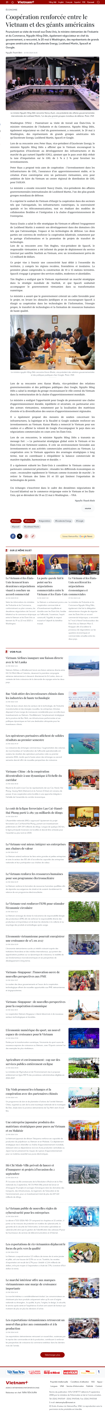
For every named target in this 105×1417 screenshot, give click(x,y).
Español (77, 2)
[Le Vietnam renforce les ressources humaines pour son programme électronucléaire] (84, 882)
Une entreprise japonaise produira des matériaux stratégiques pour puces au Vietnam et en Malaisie (35, 1126)
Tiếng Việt (52, 2)
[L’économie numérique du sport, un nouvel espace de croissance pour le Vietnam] (84, 1038)
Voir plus (15, 651)
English (61, 2)
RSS (93, 1381)
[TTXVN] (84, 1372)
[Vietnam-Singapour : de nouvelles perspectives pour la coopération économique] (84, 1010)
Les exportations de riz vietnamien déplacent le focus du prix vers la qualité (35, 1246)
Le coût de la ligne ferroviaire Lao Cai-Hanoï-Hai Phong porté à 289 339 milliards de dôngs (34, 810)
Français (69, 2)
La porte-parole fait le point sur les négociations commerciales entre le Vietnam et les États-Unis (52, 586)
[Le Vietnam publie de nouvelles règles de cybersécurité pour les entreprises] (84, 1216)
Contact (99, 1386)
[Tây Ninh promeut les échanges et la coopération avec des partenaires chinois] (84, 1097)
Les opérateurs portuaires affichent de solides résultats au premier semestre (35, 738)
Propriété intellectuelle (59, 1381)
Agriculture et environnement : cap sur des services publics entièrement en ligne (33, 1062)
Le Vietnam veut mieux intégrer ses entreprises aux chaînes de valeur (36, 846)
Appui (99, 1381)
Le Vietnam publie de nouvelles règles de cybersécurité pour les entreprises (31, 1210)
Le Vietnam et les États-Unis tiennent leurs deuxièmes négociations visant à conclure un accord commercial (20, 586)
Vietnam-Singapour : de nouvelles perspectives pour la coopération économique (35, 1004)
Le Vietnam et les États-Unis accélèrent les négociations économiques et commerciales (83, 586)
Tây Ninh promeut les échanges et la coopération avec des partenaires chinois (32, 1091)
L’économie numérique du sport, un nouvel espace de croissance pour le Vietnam (33, 1032)
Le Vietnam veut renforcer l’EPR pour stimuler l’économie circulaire (35, 906)
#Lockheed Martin (31, 526)
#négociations (44, 521)
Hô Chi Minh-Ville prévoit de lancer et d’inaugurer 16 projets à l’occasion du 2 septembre (30, 1169)
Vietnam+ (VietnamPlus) (26, 2)
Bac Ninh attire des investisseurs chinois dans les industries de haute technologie (35, 696)
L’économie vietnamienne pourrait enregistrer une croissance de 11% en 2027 (35, 938)
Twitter (19, 536)
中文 (83, 2)
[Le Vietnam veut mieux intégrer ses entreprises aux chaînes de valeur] (84, 852)
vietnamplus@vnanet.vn (65, 1402)
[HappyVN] (68, 1372)
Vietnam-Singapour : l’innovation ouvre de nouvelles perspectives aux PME (33, 974)
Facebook (13, 536)
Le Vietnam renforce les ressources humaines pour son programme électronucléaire (34, 876)
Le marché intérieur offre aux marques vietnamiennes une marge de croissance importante (31, 1284)
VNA (62, 1386)
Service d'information (75, 1386)
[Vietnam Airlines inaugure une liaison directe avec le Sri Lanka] (84, 666)
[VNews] (96, 1372)
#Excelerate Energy (63, 521)
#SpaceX (15, 526)
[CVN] (14, 1372)
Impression (26, 536)
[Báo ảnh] (50, 1372)
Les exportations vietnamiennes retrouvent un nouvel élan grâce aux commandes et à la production (35, 1324)
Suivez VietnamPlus (70, 536)
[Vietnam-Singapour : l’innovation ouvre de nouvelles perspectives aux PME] (84, 980)
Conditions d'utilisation (80, 1381)
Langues (53, 1386)
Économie (11, 9)
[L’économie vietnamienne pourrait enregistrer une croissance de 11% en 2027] (84, 944)
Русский (90, 2)
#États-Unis (29, 521)
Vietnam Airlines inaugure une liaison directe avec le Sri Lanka (34, 660)
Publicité (89, 1386)
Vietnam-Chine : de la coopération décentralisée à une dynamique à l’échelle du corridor (34, 775)
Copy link (33, 536)
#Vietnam (16, 521)
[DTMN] (32, 1372)
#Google (79, 521)
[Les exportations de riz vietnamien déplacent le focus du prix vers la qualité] (84, 1252)
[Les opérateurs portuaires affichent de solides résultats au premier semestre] (84, 744)
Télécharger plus (52, 1354)
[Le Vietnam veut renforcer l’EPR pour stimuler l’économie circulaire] (84, 911)
